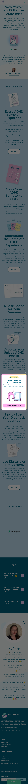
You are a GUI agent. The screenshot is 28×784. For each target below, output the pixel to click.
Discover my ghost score (14, 405)
